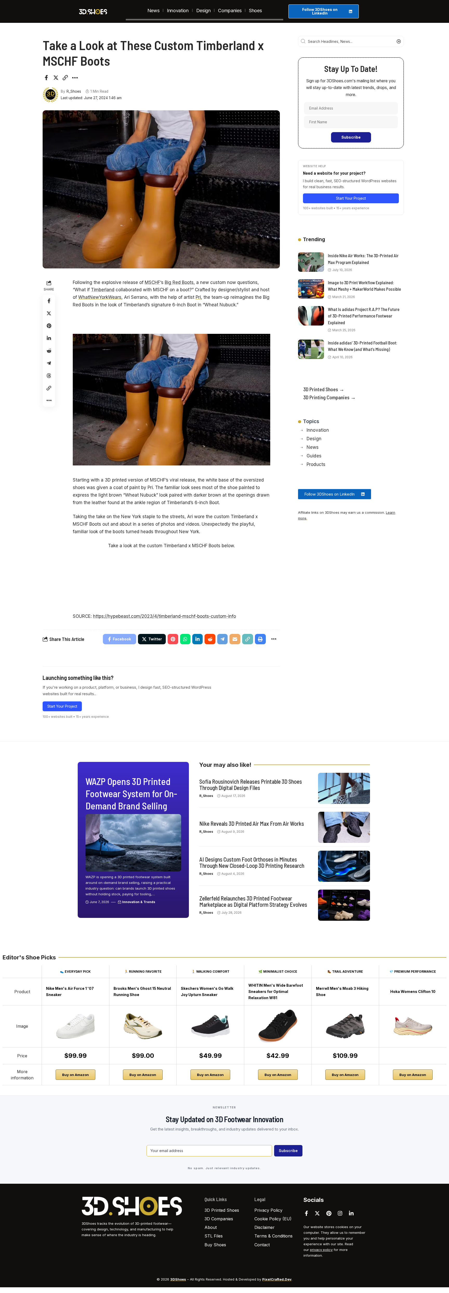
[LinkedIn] (351, 1213)
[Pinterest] (329, 1213)
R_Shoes (74, 91)
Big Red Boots (179, 282)
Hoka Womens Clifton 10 (412, 991)
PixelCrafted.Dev (277, 1279)
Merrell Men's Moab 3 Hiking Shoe (342, 991)
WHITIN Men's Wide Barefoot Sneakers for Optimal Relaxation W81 (275, 991)
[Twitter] (317, 1213)
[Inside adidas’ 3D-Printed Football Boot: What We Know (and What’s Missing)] (311, 349)
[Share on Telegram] (49, 363)
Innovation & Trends (138, 902)
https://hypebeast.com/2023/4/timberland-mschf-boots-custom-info (164, 616)
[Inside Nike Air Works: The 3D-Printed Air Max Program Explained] (311, 262)
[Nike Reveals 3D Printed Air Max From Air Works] (344, 827)
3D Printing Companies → (329, 397)
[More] (74, 77)
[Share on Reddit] (49, 350)
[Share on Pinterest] (49, 326)
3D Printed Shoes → (323, 389)
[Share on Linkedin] (49, 338)
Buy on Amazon (75, 1075)
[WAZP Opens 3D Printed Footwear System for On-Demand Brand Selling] (133, 842)
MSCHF (152, 282)
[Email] (234, 639)
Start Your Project (62, 706)
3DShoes (178, 1279)
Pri (198, 297)
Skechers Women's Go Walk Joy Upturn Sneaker (207, 991)
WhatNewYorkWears (99, 297)
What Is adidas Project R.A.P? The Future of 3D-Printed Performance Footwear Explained (363, 316)
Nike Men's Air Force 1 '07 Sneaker (70, 991)
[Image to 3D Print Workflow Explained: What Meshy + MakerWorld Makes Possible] (311, 289)
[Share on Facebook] (46, 77)
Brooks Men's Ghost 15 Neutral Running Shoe (142, 991)
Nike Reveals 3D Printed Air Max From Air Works (251, 823)
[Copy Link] (65, 77)
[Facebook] (306, 1213)
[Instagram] (340, 1213)
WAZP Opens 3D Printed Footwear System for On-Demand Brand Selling (131, 793)
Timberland (102, 289)
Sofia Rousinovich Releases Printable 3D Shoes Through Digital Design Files (250, 784)
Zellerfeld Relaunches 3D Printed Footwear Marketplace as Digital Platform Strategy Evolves (253, 901)
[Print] (260, 639)
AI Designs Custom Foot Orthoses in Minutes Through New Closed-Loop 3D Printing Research (251, 862)
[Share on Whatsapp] (185, 639)
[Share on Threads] (49, 375)
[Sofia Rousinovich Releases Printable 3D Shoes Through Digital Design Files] (344, 788)
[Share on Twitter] (56, 77)
